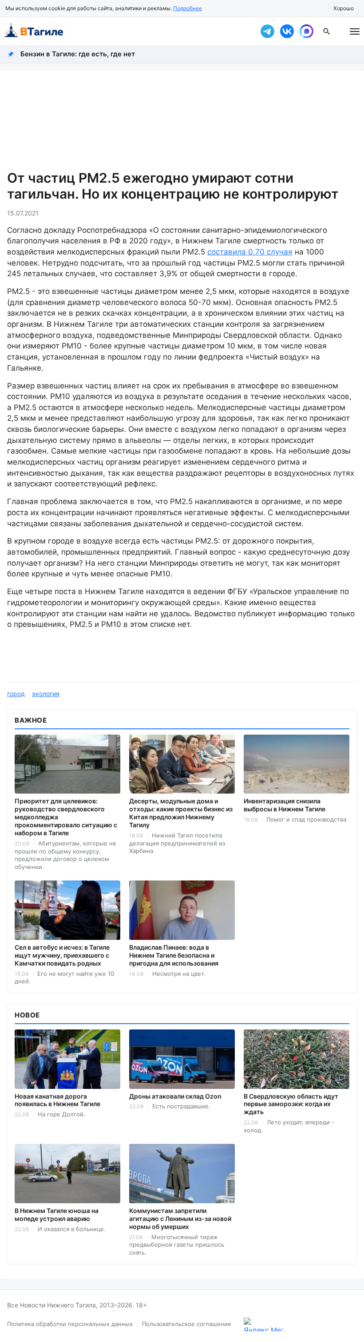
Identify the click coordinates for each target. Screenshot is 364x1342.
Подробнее (187, 8)
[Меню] (354, 31)
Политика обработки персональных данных (70, 1323)
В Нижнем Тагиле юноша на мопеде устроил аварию (57, 1214)
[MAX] (306, 31)
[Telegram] (267, 31)
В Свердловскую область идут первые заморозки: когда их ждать (291, 1104)
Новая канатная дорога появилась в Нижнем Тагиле (57, 1100)
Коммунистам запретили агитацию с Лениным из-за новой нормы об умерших (180, 1218)
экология (45, 693)
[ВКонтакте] (287, 31)
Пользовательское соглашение (186, 1323)
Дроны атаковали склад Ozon (175, 1096)
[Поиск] (327, 31)
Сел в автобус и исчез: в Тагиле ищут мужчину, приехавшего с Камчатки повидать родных (62, 955)
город (16, 693)
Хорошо (343, 8)
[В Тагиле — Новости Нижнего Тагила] (124, 31)
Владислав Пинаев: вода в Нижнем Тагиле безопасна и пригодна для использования (173, 955)
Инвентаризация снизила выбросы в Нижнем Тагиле (284, 805)
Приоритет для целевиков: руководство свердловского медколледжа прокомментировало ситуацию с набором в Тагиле (66, 817)
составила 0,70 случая (250, 251)
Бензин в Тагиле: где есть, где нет (77, 54)
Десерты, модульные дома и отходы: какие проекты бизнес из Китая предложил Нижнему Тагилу (181, 813)
